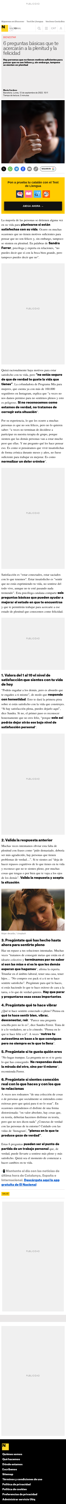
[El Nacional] (4, 28)
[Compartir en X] (3, 169)
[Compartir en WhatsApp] (10, 169)
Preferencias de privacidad (19, 1494)
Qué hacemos (11, 1459)
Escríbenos (9, 1469)
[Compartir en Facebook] (23, 169)
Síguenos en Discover (12, 22)
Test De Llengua (35, 22)
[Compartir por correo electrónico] (29, 169)
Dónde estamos (12, 1464)
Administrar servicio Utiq (18, 1499)
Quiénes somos (12, 1454)
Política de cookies (14, 1489)
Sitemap (7, 1474)
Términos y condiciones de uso (22, 1479)
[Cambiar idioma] (53, 28)
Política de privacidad (16, 1484)
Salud (5, 1194)
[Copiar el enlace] (36, 169)
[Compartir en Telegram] (16, 169)
